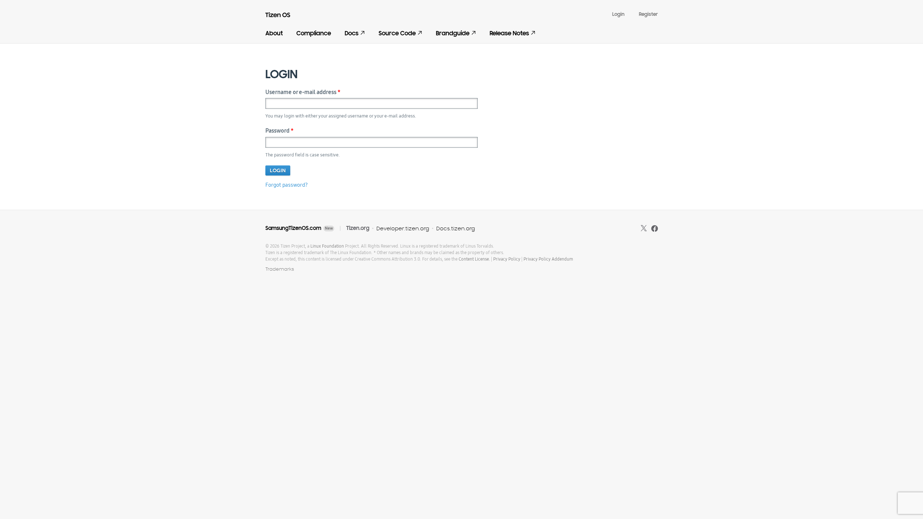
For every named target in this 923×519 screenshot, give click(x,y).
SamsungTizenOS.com (293, 228)
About (274, 33)
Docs (351, 33)
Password (279, 130)
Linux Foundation (327, 246)
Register (648, 14)
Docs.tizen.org (455, 228)
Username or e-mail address (302, 92)
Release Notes (509, 33)
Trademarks (279, 269)
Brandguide (452, 33)
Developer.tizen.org (402, 228)
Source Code (397, 33)
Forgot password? (286, 185)
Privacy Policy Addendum (548, 259)
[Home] (282, 16)
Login (618, 14)
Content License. (474, 259)
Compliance (313, 33)
